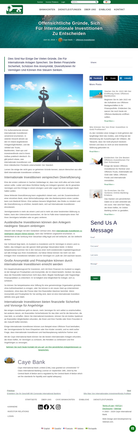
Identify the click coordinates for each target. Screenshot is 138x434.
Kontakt (119, 9)
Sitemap (117, 409)
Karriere (40, 2)
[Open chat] (132, 428)
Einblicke (105, 9)
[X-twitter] (52, 407)
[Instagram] (58, 407)
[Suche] (96, 2)
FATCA (118, 406)
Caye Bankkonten (65, 399)
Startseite (31, 399)
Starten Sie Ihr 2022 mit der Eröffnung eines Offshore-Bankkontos (117, 93)
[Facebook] (46, 407)
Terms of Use (108, 406)
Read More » (109, 121)
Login (63, 2)
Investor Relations (52, 2)
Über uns (90, 9)
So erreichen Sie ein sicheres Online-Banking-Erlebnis (116, 192)
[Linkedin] (40, 407)
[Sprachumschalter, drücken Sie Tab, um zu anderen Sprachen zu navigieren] (107, 2)
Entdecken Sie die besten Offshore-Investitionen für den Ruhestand (117, 160)
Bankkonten (47, 9)
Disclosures (107, 409)
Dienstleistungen (69, 9)
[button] (96, 78)
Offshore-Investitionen (85, 40)
